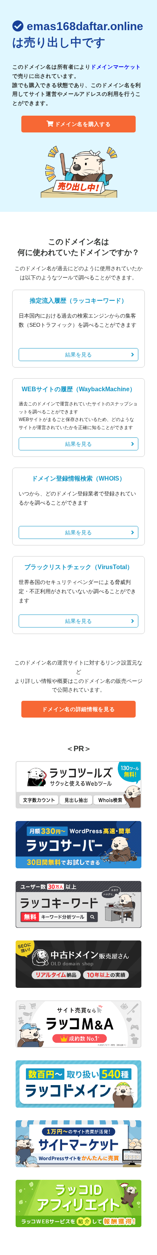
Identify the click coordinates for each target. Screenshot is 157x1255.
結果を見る (78, 355)
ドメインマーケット (116, 67)
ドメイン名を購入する (83, 124)
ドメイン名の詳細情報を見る (78, 709)
